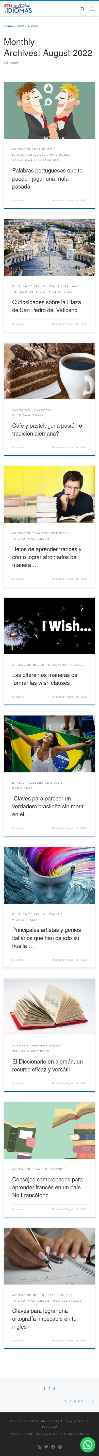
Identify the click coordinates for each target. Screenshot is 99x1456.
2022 (20, 25)
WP (30, 1434)
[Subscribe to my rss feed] (39, 1447)
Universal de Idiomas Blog (46, 1420)
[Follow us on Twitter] (46, 1447)
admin (20, 200)
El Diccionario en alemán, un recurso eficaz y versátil (47, 1065)
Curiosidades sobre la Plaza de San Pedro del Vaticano (46, 306)
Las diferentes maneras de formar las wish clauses (44, 678)
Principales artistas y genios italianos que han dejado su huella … (46, 937)
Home (8, 25)
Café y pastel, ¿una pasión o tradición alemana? (47, 429)
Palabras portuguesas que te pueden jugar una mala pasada (47, 178)
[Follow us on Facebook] (53, 1447)
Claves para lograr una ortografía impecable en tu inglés (44, 1318)
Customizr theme (76, 1434)
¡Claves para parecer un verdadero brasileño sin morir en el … (48, 806)
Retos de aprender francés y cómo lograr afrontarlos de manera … (46, 557)
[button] (87, 1444)
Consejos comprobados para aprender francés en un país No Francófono (47, 1187)
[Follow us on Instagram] (60, 1447)
